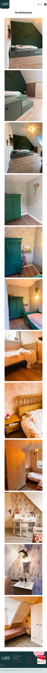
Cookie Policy (40, 670)
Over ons (29, 659)
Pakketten (29, 658)
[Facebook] (38, 4)
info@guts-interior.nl (17, 662)
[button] (45, 4)
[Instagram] (41, 4)
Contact (29, 662)
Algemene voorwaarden (31, 670)
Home (28, 655)
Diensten (29, 657)
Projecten (29, 661)
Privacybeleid (22, 670)
